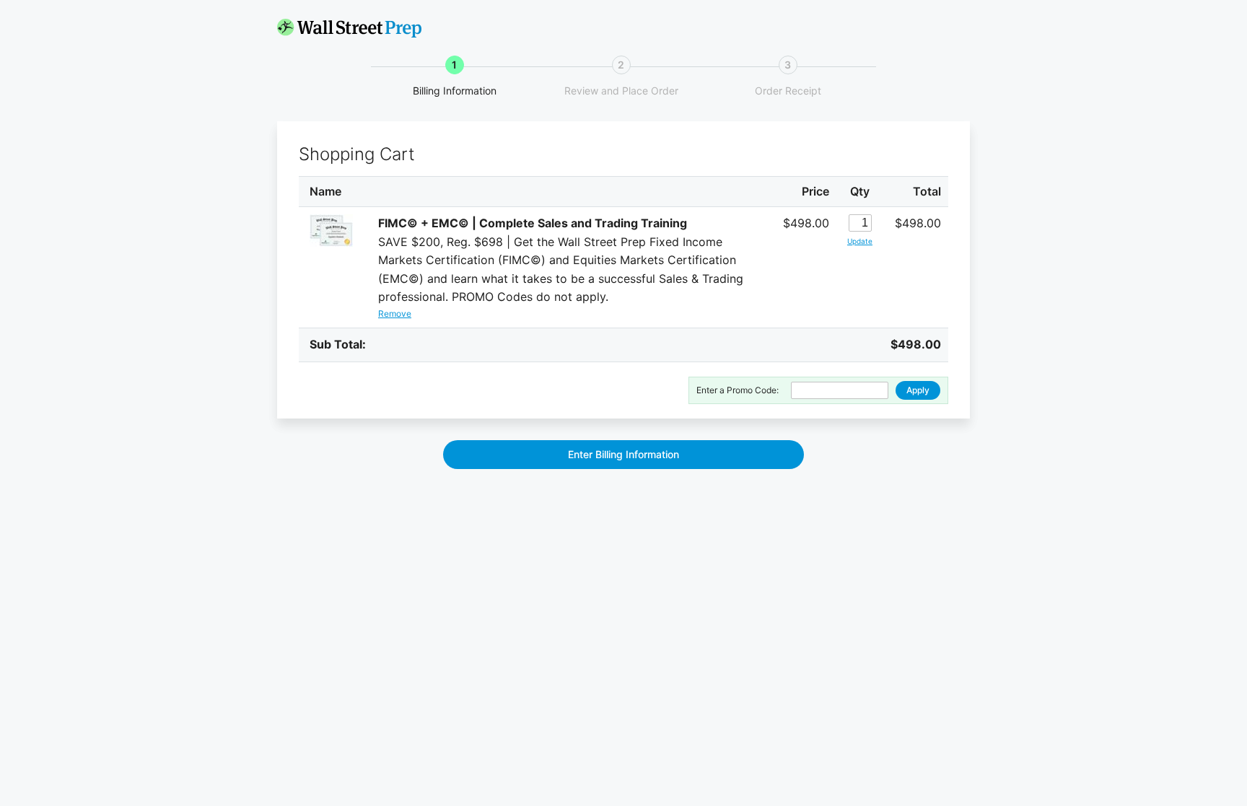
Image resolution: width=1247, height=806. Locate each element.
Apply (917, 390)
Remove (394, 313)
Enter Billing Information (623, 454)
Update (859, 241)
